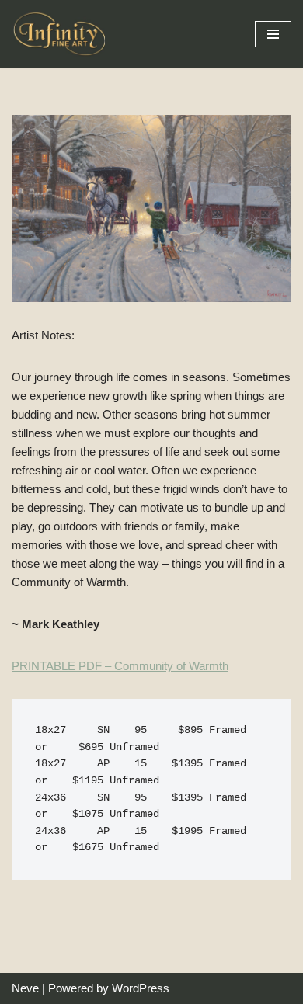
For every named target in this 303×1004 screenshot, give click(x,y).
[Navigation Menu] (273, 34)
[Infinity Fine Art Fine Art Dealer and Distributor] (62, 34)
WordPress (140, 988)
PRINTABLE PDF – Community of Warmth (120, 665)
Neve (25, 988)
